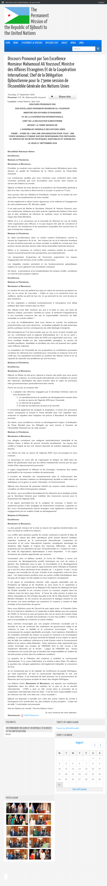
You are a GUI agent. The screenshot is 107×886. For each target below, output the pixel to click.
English (101, 2)
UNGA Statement (31, 715)
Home (8, 43)
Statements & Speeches (31, 43)
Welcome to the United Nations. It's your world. (22, 2)
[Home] (3, 2)
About (64, 43)
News (15, 43)
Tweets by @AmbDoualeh (67, 728)
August (79, 742)
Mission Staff (52, 43)
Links (81, 43)
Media (73, 43)
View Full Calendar (79, 789)
